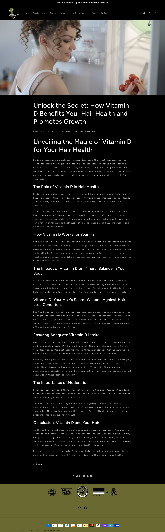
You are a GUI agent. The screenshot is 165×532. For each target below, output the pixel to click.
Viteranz (19, 530)
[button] (40, 13)
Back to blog (84, 475)
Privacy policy (34, 530)
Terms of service (52, 530)
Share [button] (39, 464)
